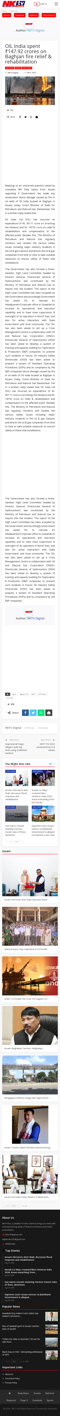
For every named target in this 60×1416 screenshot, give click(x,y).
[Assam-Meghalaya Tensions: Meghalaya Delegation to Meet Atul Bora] (30, 1025)
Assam (7, 15)
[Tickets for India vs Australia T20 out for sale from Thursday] (51, 1342)
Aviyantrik (52, 1409)
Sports (50, 1400)
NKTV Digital (35, 30)
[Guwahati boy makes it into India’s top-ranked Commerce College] (51, 1316)
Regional (11, 1400)
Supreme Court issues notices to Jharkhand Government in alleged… (28, 1296)
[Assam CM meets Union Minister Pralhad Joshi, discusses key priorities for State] (30, 1174)
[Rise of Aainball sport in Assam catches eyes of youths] (51, 1329)
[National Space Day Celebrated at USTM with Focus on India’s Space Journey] (30, 926)
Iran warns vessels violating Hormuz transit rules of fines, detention (31, 1283)
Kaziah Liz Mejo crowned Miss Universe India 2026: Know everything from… (28, 1271)
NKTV (33, 694)
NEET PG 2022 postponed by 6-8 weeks (46, 746)
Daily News (27, 68)
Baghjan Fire (24, 694)
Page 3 (24, 1400)
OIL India (10, 698)
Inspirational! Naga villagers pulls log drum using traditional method (16, 748)
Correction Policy (12, 1378)
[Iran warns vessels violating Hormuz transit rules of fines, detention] (16, 814)
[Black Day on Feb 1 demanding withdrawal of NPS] (51, 1355)
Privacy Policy (11, 1382)
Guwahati (19, 15)
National (33, 15)
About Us (9, 1374)
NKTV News (42, 694)
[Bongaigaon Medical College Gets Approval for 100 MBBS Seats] (30, 1075)
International (48, 15)
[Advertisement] (30, 152)
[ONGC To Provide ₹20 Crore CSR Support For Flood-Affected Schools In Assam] (30, 975)
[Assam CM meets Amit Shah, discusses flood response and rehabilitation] (16, 778)
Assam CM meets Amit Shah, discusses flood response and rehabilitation (28, 1258)
